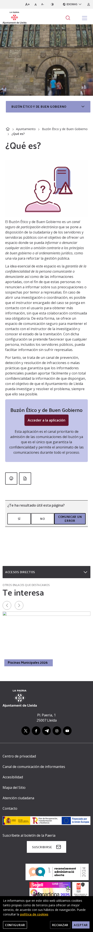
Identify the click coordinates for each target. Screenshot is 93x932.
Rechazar (60, 925)
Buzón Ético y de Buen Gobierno (65, 129)
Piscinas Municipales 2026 (28, 662)
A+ (27, 4)
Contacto (10, 808)
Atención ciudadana (18, 798)
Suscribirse (42, 847)
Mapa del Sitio (14, 787)
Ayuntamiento (26, 129)
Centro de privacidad (19, 756)
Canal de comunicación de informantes (34, 766)
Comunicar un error (70, 518)
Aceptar (81, 925)
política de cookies (34, 914)
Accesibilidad (13, 777)
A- (42, 4)
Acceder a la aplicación (46, 420)
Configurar (15, 925)
